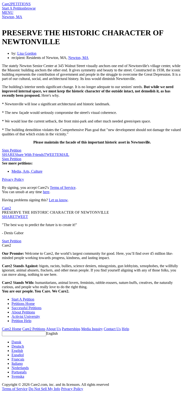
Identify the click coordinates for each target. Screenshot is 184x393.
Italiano (17, 363)
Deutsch (18, 346)
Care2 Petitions (33, 329)
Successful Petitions (26, 308)
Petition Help (21, 321)
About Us (53, 329)
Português (19, 372)
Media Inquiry (92, 329)
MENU (7, 13)
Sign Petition (11, 150)
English (52, 333)
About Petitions (23, 312)
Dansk (16, 342)
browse (30, 8)
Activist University (26, 316)
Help (125, 329)
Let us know (58, 200)
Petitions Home (23, 304)
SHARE (8, 217)
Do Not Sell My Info (44, 389)
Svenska (18, 376)
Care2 (6, 4)
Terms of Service (62, 188)
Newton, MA (12, 17)
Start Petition (11, 241)
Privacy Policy (13, 179)
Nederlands (20, 368)
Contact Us (112, 329)
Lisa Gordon (26, 53)
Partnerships (71, 329)
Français (18, 359)
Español (18, 355)
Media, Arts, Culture (27, 171)
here (46, 192)
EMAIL (63, 155)
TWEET (50, 155)
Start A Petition (13, 8)
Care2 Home (11, 329)
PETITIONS (21, 4)
